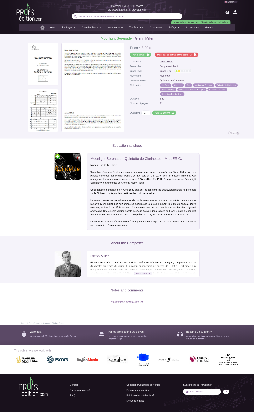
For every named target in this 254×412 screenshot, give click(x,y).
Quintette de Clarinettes (226, 85)
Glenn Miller (166, 61)
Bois (188, 85)
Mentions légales (135, 400)
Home (23, 323)
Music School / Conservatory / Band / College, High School (201, 22)
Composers (156, 27)
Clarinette (178, 85)
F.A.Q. (73, 395)
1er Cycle (165, 85)
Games (209, 27)
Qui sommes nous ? (80, 390)
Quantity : (135, 113)
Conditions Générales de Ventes (143, 385)
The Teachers (136, 27)
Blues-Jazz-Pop (168, 90)
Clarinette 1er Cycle (217, 90)
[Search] (75, 17)
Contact (74, 385)
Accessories (192, 27)
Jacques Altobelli (169, 66)
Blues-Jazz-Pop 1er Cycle (172, 94)
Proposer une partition (137, 390)
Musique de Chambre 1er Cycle (192, 90)
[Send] (226, 392)
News (53, 27)
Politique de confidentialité (140, 395)
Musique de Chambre (203, 85)
